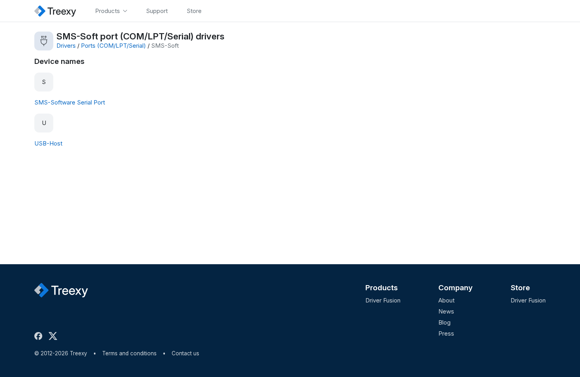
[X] (54, 336)
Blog (444, 322)
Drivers (66, 45)
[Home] (55, 11)
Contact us (185, 353)
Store (520, 287)
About (446, 300)
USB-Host (48, 143)
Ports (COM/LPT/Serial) (113, 45)
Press (446, 333)
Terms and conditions (129, 353)
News (446, 311)
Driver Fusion (382, 300)
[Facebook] (39, 336)
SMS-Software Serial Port (69, 102)
